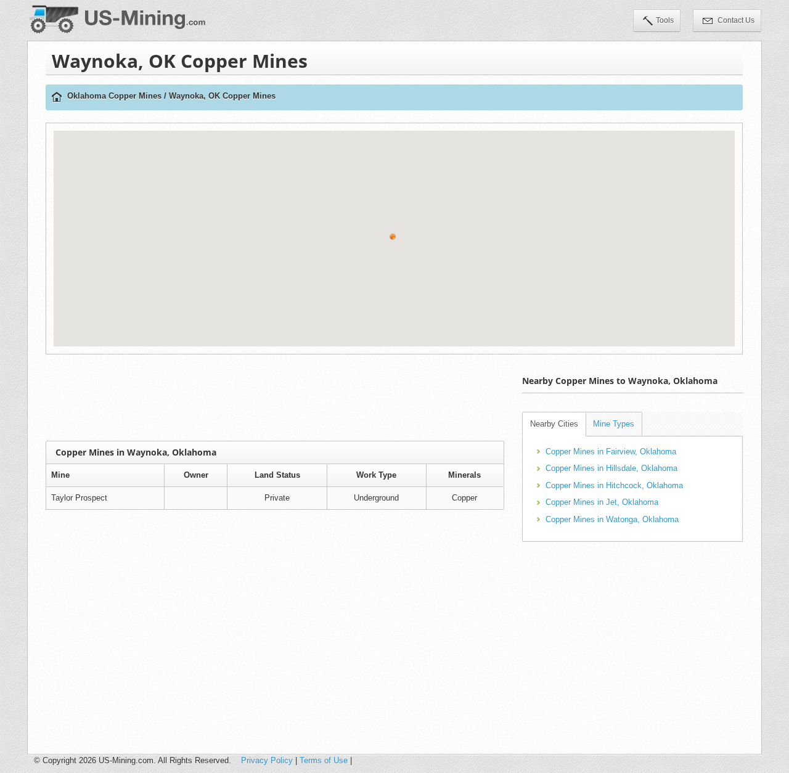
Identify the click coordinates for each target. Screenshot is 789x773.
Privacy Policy (267, 760)
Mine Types (613, 423)
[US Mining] (57, 97)
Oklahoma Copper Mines (114, 95)
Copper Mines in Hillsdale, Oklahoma (611, 468)
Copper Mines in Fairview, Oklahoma (611, 451)
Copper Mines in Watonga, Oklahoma (612, 519)
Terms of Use (324, 760)
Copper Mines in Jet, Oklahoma (602, 502)
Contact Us (735, 20)
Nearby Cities (554, 423)
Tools (665, 20)
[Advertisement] (275, 397)
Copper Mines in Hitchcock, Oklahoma (614, 485)
